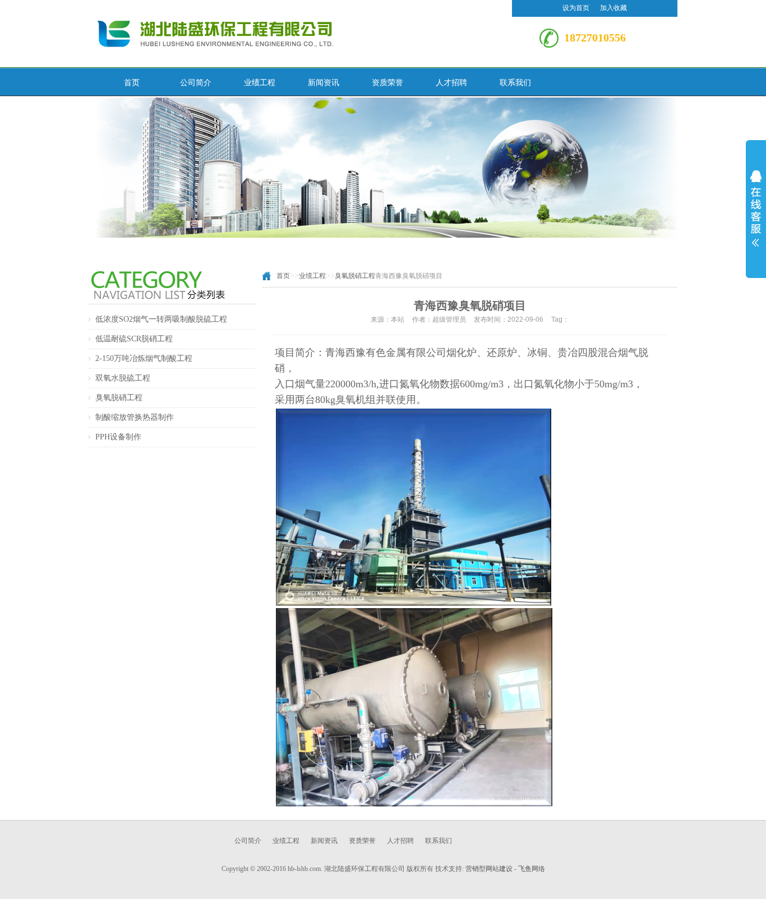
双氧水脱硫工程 (122, 378)
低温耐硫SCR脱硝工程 (134, 339)
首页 (283, 276)
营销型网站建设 (489, 869)
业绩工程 (312, 276)
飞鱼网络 (531, 869)
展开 (756, 208)
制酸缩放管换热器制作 (134, 417)
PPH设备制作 (118, 437)
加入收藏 (613, 8)
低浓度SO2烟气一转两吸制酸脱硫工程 (161, 319)
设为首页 (576, 8)
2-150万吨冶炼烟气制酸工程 (143, 358)
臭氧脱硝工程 (118, 397)
